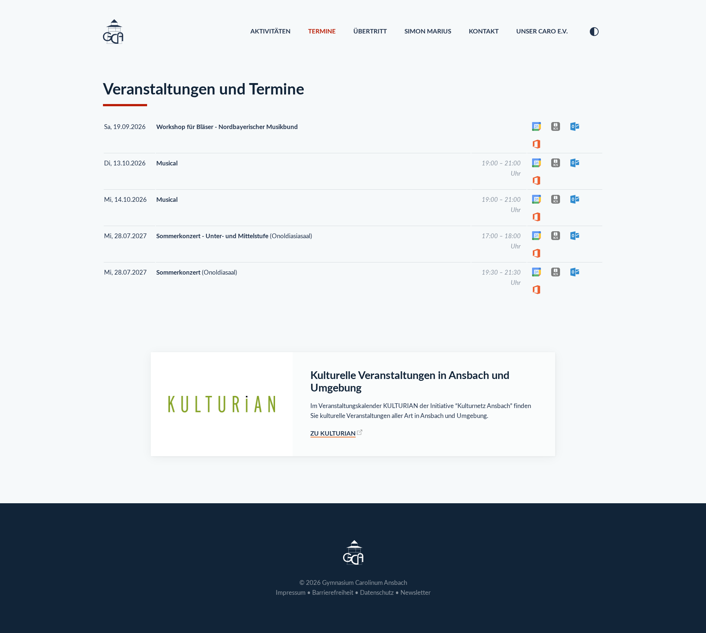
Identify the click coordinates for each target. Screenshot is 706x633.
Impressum (291, 593)
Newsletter (415, 593)
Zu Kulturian (333, 433)
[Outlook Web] (575, 126)
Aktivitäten (270, 31)
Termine (322, 31)
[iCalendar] (555, 126)
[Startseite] (113, 31)
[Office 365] (536, 144)
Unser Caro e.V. (542, 31)
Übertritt (370, 31)
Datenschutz (377, 593)
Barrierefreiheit (332, 593)
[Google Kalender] (536, 126)
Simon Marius (427, 31)
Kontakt (484, 31)
